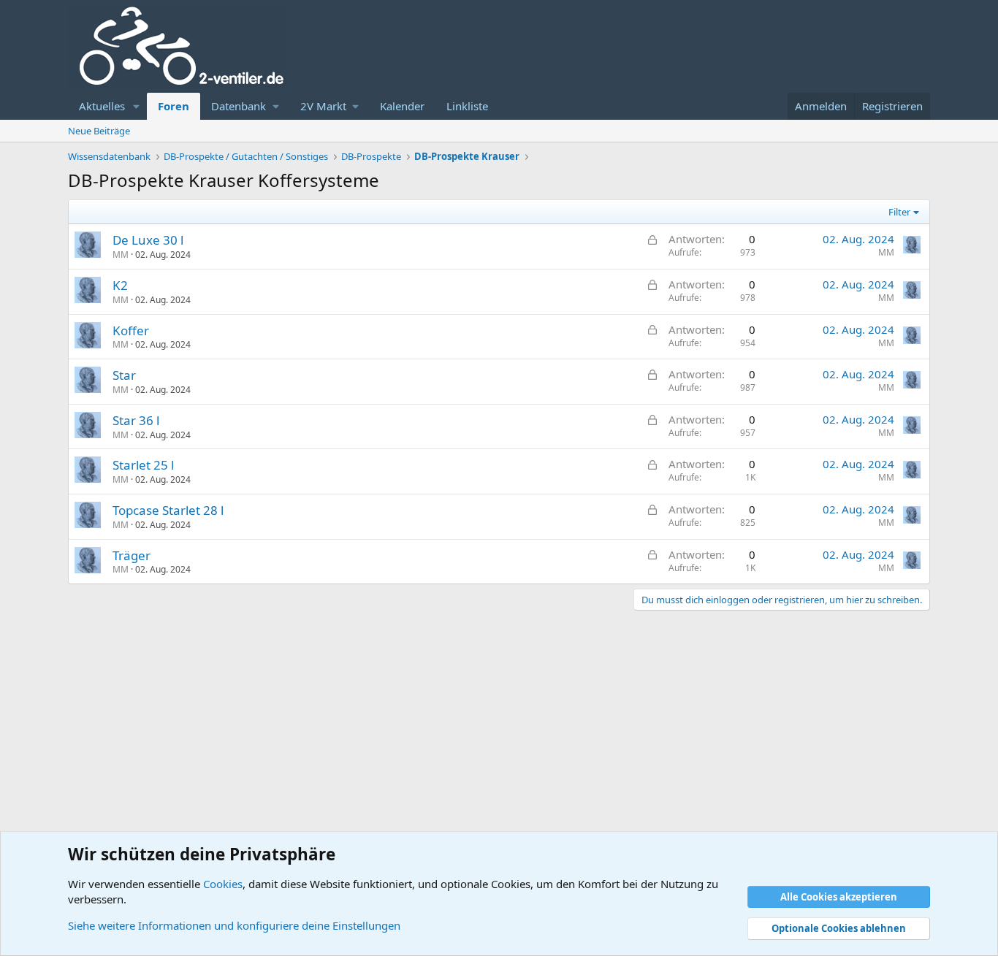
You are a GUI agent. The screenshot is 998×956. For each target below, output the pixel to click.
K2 (120, 285)
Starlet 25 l (143, 464)
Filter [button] (899, 211)
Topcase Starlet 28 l (168, 510)
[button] (136, 106)
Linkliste (467, 106)
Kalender (402, 106)
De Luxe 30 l (148, 240)
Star (124, 375)
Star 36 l (136, 420)
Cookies (223, 883)
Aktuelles (102, 106)
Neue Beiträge (99, 130)
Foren (173, 106)
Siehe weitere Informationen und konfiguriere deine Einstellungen (234, 925)
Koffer (131, 330)
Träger (132, 555)
